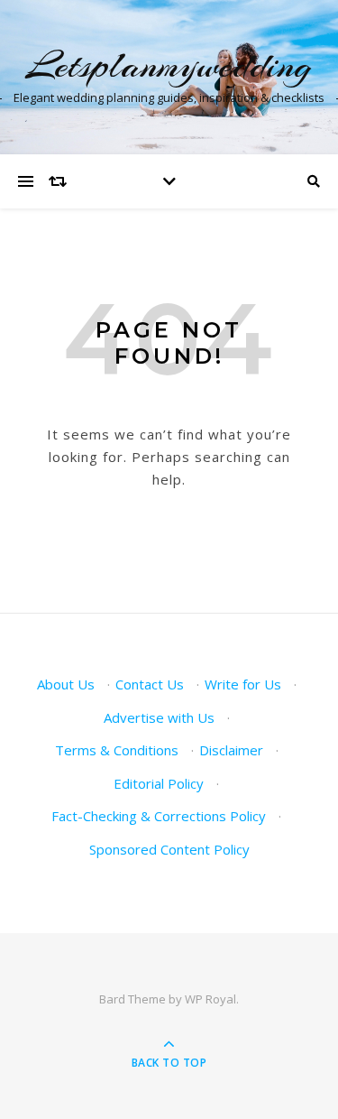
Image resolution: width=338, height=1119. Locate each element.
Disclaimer (231, 750)
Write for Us (243, 684)
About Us (66, 684)
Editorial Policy (159, 783)
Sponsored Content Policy (169, 849)
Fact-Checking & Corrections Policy (158, 816)
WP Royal (210, 999)
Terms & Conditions (116, 750)
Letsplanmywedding (169, 65)
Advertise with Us (159, 717)
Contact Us (149, 684)
